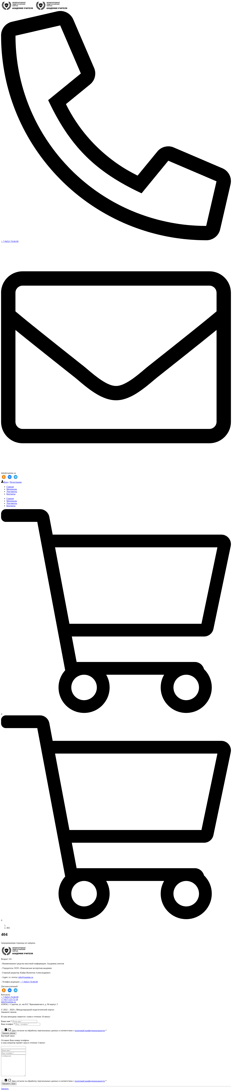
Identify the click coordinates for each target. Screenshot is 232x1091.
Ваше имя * (6, 1021)
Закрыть (5, 1089)
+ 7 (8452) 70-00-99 (9, 241)
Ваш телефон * (8, 1024)
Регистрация (15, 482)
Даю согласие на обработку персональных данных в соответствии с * (55, 1030)
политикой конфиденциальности (90, 1030)
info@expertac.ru (25, 977)
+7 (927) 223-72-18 (9, 999)
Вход (6, 482)
